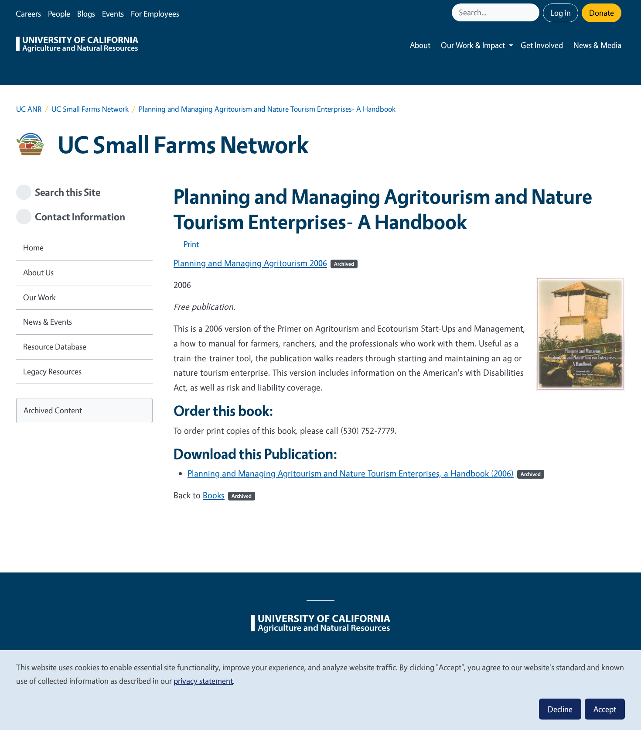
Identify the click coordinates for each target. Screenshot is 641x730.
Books (227, 495)
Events (113, 13)
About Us (38, 272)
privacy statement (203, 680)
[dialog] (320, 689)
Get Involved (542, 45)
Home (33, 247)
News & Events (47, 321)
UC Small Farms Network (90, 108)
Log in (560, 12)
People (59, 13)
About (420, 45)
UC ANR (28, 108)
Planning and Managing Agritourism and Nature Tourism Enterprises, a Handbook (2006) (364, 473)
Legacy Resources (52, 371)
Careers (28, 13)
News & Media (597, 45)
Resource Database (54, 346)
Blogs (86, 13)
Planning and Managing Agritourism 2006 (264, 262)
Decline (560, 709)
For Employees (155, 13)
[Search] (533, 12)
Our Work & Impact (473, 45)
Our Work (39, 297)
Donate (601, 12)
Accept (604, 709)
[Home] (77, 45)
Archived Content (53, 410)
